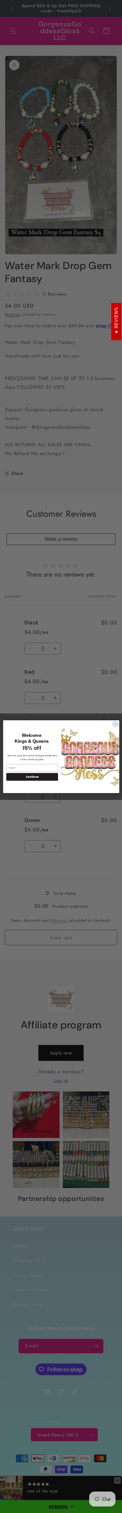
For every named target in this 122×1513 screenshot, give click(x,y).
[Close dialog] (115, 723)
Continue (31, 776)
